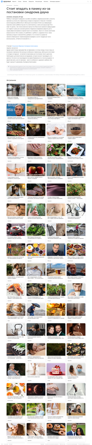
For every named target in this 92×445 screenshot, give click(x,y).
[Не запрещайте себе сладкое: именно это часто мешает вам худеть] (56, 372)
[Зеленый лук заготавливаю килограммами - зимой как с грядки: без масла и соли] (16, 352)
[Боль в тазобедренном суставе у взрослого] (76, 173)
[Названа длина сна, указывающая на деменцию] (36, 133)
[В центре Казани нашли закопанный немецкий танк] (56, 232)
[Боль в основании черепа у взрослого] (36, 332)
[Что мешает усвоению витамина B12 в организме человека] (76, 352)
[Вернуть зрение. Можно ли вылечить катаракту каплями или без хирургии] (16, 432)
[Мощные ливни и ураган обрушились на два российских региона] (76, 232)
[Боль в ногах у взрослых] (36, 372)
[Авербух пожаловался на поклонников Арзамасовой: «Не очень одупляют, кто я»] (56, 332)
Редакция (42, 444)
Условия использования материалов (52, 444)
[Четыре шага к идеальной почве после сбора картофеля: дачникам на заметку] (56, 113)
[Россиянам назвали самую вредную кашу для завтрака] (16, 232)
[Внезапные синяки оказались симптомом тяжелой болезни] (36, 153)
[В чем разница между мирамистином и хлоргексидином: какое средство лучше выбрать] (76, 372)
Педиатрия (16, 5)
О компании (6, 444)
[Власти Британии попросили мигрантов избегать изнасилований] (36, 113)
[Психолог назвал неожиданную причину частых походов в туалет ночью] (56, 412)
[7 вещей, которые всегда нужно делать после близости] (16, 193)
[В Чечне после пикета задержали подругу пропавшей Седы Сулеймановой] (76, 113)
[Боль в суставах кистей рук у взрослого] (56, 392)
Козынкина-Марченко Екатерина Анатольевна (25, 46)
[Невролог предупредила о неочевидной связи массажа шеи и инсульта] (36, 352)
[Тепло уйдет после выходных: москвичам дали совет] (36, 312)
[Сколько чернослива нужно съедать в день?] (76, 133)
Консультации (9, 5)
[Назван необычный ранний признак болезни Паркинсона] (36, 213)
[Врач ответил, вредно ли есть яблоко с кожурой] (36, 173)
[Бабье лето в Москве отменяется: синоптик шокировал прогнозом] (16, 93)
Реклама (10, 444)
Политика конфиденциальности (84, 444)
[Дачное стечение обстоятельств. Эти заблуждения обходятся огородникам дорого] (16, 252)
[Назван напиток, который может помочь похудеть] (16, 272)
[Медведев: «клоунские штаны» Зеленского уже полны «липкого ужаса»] (56, 252)
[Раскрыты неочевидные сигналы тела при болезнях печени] (16, 153)
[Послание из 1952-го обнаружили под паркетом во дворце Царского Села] (36, 93)
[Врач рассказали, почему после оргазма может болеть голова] (16, 213)
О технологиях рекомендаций (71, 444)
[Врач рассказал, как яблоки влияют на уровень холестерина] (16, 133)
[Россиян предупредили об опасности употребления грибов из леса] (36, 292)
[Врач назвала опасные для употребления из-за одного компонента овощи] (36, 232)
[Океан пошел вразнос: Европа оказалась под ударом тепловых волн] (76, 93)
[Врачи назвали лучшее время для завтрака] (36, 252)
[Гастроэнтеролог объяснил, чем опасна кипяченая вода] (16, 332)
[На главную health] (7, 1)
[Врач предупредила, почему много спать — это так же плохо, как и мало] (36, 272)
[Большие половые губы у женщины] (56, 93)
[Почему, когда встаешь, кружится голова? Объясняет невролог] (56, 193)
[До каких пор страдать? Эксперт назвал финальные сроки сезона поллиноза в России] (36, 412)
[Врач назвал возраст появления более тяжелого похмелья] (76, 272)
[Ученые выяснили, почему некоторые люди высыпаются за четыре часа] (76, 392)
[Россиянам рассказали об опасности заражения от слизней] (56, 312)
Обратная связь (62, 444)
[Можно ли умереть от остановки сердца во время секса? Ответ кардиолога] (56, 133)
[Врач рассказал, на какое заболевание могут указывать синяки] (56, 173)
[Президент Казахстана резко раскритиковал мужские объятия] (16, 113)
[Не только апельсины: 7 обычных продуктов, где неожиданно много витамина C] (16, 392)
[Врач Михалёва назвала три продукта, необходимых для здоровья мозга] (16, 292)
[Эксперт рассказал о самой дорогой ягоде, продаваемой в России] (56, 153)
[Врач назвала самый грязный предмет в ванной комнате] (76, 312)
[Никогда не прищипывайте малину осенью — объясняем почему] (76, 193)
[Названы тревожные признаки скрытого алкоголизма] (76, 412)
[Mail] (2, 1)
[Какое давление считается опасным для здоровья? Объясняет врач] (76, 213)
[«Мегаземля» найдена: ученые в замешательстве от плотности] (36, 392)
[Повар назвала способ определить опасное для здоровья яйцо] (16, 173)
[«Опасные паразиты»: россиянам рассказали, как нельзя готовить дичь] (36, 193)
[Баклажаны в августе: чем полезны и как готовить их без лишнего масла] (76, 153)
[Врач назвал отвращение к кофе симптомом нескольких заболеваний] (76, 292)
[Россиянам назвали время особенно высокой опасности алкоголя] (56, 272)
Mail (2, 444)
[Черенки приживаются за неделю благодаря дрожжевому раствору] (56, 292)
